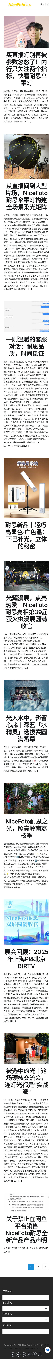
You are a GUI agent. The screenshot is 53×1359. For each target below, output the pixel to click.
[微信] (18, 1354)
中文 (42, 4)
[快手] (35, 1354)
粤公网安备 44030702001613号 (34, 1348)
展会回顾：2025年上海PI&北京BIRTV (26, 959)
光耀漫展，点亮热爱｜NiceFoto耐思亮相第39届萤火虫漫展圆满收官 (26, 612)
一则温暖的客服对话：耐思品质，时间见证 (26, 346)
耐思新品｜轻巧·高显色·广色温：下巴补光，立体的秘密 (26, 535)
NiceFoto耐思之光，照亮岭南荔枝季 (26, 828)
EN (48, 4)
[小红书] (40, 1354)
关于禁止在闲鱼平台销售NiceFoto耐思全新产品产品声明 (26, 1229)
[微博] (24, 1354)
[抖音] (13, 1354)
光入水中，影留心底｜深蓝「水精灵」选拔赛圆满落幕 (26, 728)
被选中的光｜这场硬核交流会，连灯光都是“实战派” (26, 1081)
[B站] (29, 1354)
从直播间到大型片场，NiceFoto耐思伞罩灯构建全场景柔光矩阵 (26, 196)
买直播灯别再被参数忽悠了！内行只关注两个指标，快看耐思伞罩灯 (26, 69)
